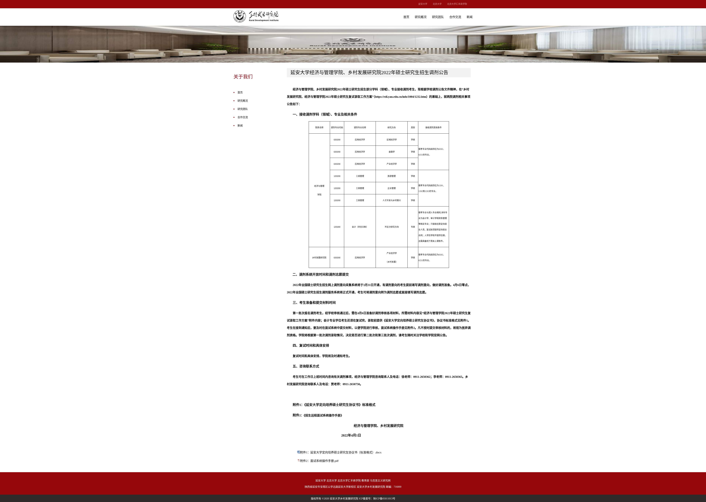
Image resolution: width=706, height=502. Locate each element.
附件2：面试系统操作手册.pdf (319, 460)
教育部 (365, 480)
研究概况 (421, 17)
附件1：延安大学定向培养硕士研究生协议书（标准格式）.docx (340, 452)
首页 (406, 17)
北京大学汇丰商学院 (457, 4)
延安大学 (422, 4)
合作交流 (455, 17)
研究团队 (438, 17)
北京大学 (437, 4)
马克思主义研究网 (380, 480)
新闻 (470, 17)
